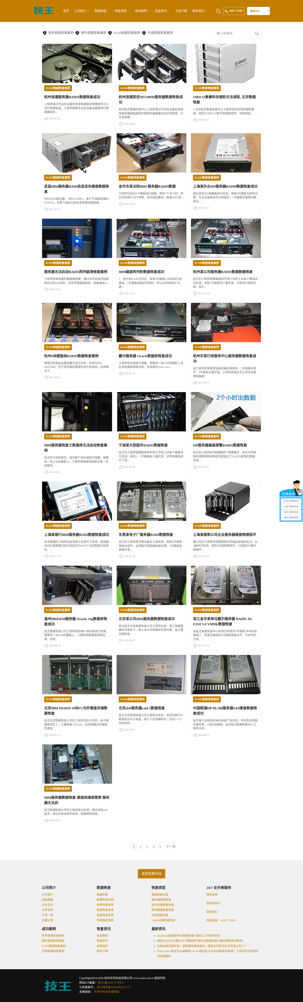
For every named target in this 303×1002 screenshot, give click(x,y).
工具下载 (181, 11)
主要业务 (47, 920)
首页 (66, 11)
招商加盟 (47, 899)
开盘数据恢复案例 (160, 33)
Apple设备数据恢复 (163, 920)
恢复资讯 (161, 11)
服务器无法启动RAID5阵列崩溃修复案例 (75, 272)
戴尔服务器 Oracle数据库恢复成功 (145, 356)
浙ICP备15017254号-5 (111, 982)
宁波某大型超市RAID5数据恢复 (143, 445)
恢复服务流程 (105, 920)
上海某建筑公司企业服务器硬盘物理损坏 (224, 535)
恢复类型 (121, 11)
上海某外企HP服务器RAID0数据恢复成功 (225, 186)
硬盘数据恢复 (160, 894)
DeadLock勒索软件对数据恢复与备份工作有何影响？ (189, 935)
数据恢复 (100, 11)
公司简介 (80, 11)
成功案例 (141, 11)
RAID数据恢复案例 (127, 33)
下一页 (171, 846)
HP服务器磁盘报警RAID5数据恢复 (220, 445)
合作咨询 (47, 909)
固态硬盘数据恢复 (163, 909)
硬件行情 (102, 951)
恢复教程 (102, 935)
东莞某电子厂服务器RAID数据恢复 (146, 535)
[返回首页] (43, 13)
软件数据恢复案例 (61, 33)
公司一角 (47, 915)
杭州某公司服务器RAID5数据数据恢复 (223, 272)
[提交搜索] (257, 33)
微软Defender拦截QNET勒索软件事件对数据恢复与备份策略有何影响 (200, 940)
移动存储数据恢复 (163, 904)
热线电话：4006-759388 (220, 920)
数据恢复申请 (105, 909)
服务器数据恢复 (161, 899)
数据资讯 (102, 940)
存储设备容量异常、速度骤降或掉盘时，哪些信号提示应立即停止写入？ (202, 945)
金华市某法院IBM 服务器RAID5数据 (147, 186)
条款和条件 (213, 903)
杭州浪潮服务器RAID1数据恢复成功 (72, 97)
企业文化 (47, 904)
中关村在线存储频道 (106, 991)
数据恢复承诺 (105, 915)
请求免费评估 (151, 874)
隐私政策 (212, 894)
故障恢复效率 (105, 904)
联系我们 (198, 11)
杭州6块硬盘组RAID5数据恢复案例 (71, 356)
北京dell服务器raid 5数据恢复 (142, 708)
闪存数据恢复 (160, 915)
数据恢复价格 (105, 899)
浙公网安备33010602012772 (113, 987)
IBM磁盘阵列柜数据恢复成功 (141, 272)
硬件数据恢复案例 (93, 33)
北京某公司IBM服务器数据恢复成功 (147, 619)
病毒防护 (102, 945)
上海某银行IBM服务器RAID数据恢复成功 (76, 535)
